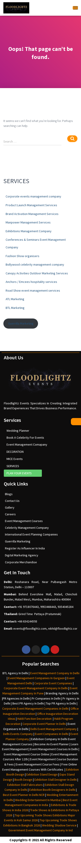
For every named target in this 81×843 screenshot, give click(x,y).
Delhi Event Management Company (53, 729)
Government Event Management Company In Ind (40, 830)
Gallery (9, 507)
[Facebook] (26, 649)
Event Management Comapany (27, 444)
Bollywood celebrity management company (35, 264)
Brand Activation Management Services (32, 214)
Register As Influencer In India (25, 548)
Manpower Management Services (28, 222)
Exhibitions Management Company (29, 231)
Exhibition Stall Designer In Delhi (55, 780)
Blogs (9, 494)
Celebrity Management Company (27, 528)
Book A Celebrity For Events (25, 438)
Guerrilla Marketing (21, 323)
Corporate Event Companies (53, 683)
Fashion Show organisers (22, 256)
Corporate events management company (33, 196)
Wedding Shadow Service (59, 825)
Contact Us (12, 501)
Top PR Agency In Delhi (61, 703)
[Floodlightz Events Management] (16, 7)
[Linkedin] (45, 649)
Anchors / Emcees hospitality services (31, 282)
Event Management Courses (24, 521)
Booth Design (23, 780)
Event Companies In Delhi (51, 734)
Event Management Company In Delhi (54, 673)
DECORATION (15, 452)
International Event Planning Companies (31, 534)
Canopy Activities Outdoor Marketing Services (37, 273)
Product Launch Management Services (31, 205)
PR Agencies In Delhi (16, 698)
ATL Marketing (15, 299)
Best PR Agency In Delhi (28, 703)
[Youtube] (55, 649)
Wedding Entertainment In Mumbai (38, 800)
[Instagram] (36, 649)
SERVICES (13, 466)
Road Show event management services (33, 290)
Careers (10, 514)
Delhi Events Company (18, 734)
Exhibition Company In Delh (49, 739)
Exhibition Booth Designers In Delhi (52, 790)
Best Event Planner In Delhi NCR (24, 795)
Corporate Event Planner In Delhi (44, 724)
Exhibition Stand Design (42, 774)
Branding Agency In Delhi (62, 693)
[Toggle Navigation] (75, 7)
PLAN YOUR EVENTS (19, 473)
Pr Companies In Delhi (46, 698)
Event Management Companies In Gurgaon (36, 678)
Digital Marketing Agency (21, 555)
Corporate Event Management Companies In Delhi (35, 708)
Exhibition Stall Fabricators (25, 785)
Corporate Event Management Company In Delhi (36, 688)
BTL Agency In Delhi (15, 673)
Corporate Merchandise (21, 562)
